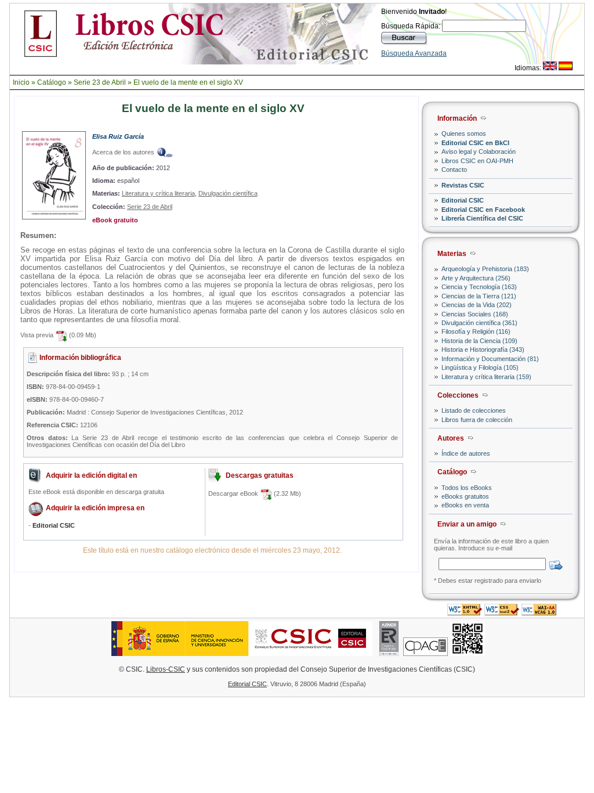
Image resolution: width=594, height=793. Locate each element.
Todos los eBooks (466, 487)
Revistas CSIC (462, 185)
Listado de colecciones (473, 410)
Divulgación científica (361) (479, 322)
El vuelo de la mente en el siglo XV (188, 82)
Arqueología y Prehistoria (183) (485, 268)
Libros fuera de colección (476, 419)
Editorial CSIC (462, 200)
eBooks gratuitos (465, 496)
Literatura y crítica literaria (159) (486, 376)
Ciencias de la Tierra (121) (478, 296)
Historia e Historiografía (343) (482, 349)
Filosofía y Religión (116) (475, 331)
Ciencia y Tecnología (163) (479, 286)
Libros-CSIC (165, 669)
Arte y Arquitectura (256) (475, 278)
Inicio (21, 82)
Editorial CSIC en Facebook (483, 209)
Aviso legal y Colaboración (478, 151)
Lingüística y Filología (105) (480, 367)
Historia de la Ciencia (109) (479, 340)
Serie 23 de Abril (100, 82)
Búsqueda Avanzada (414, 53)
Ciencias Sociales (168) (474, 314)
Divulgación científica (228, 193)
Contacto (454, 169)
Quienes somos (463, 133)
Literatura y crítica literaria (158, 193)
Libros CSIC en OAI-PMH (477, 160)
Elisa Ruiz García (118, 136)
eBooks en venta (465, 505)
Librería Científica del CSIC (482, 218)
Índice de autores (465, 453)
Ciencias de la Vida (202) (476, 304)
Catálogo (51, 82)
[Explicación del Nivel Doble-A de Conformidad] (538, 612)
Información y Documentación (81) (490, 358)
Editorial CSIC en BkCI (475, 142)
